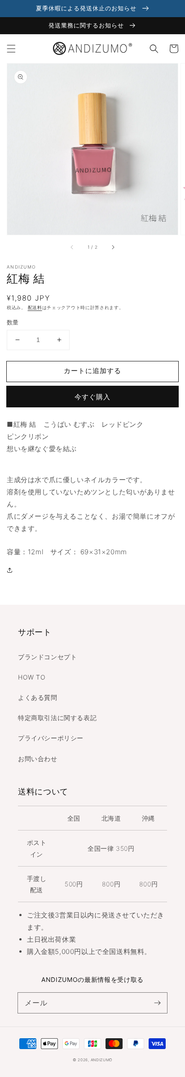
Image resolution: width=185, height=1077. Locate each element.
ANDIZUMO (102, 1060)
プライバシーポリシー (51, 738)
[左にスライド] (72, 247)
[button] (11, 49)
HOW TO (32, 677)
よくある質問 (37, 697)
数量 (13, 322)
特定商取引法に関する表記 (57, 717)
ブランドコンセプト (47, 657)
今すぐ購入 (92, 396)
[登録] (157, 1003)
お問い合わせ (37, 758)
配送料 (35, 307)
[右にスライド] (113, 247)
